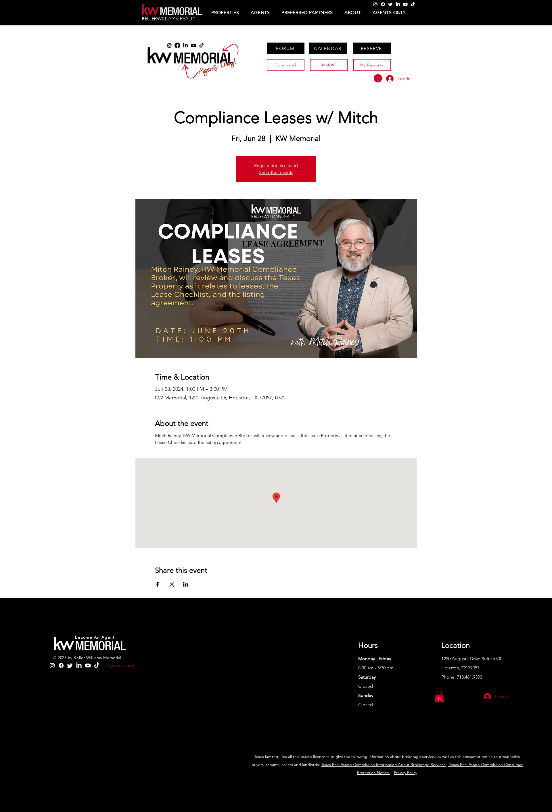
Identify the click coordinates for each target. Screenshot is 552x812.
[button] (225, 12)
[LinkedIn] (397, 4)
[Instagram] (375, 4)
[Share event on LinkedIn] (186, 584)
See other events (276, 172)
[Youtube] (405, 4)
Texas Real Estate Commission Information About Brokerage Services (383, 764)
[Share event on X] (172, 584)
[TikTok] (412, 4)
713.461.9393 (469, 677)
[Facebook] (383, 4)
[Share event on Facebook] (157, 584)
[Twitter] (390, 4)
